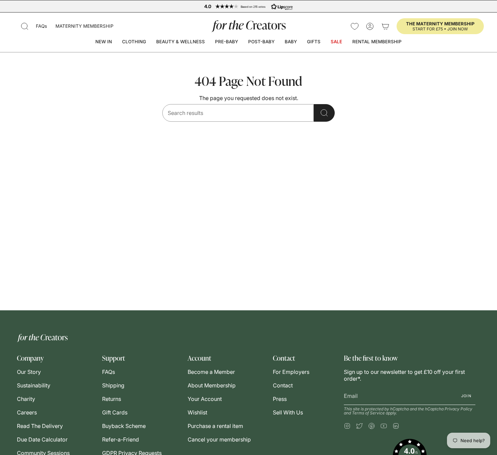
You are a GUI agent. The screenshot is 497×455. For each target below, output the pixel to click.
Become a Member (211, 371)
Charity (26, 399)
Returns (111, 399)
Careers (27, 412)
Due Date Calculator (42, 439)
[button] (24, 26)
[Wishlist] (354, 26)
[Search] (324, 113)
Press (280, 399)
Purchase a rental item (215, 426)
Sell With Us (288, 412)
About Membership (212, 385)
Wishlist (197, 412)
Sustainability (33, 385)
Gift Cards (114, 412)
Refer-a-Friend (120, 439)
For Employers (291, 371)
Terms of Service (368, 412)
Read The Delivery (40, 426)
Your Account (205, 399)
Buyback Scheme (124, 426)
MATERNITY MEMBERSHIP (84, 26)
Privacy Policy (458, 408)
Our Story (29, 371)
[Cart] (385, 26)
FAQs (41, 26)
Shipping (113, 385)
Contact (283, 385)
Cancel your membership (219, 439)
